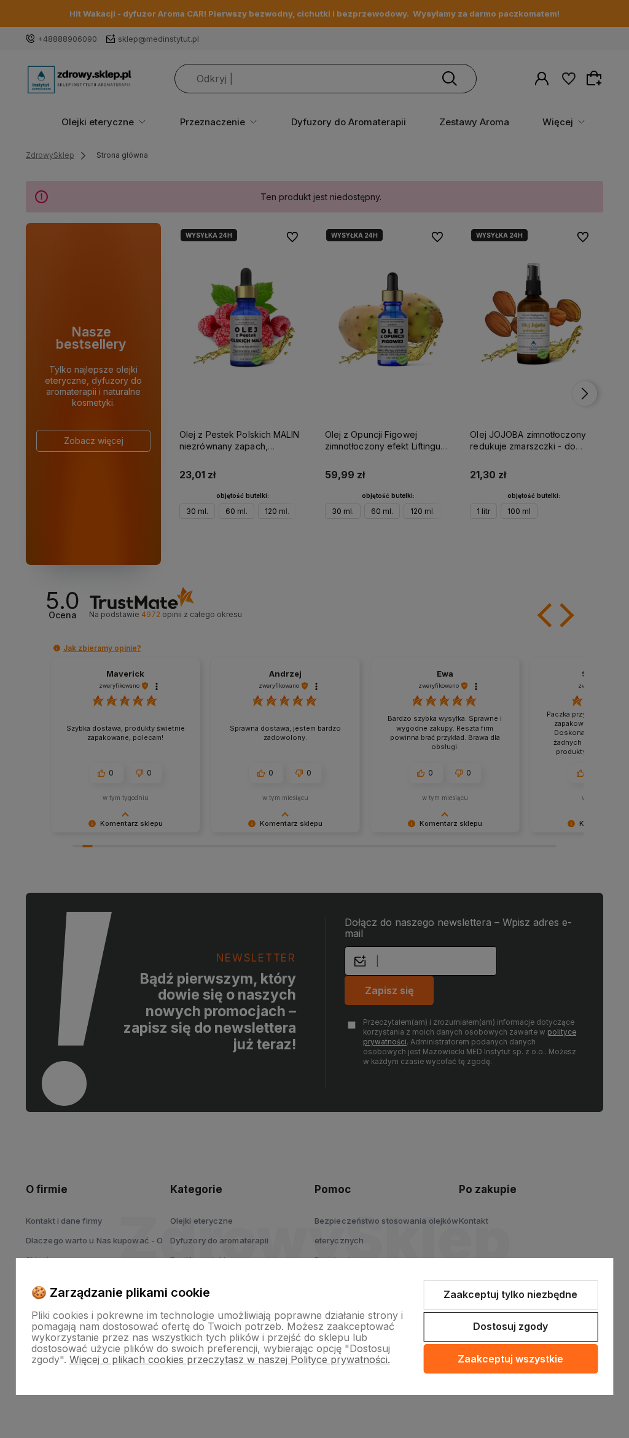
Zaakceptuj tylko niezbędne (510, 1294)
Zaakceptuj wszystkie (510, 1359)
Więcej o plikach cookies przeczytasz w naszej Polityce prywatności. (229, 1359)
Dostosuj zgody (510, 1326)
